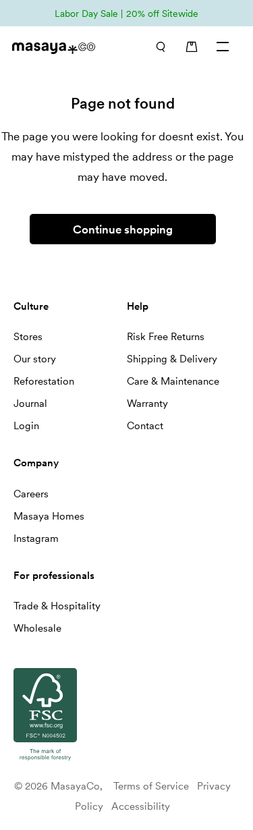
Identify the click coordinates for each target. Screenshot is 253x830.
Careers (31, 494)
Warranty (147, 403)
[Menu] (223, 46)
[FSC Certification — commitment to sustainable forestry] (45, 761)
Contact (145, 426)
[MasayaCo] (60, 48)
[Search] (160, 46)
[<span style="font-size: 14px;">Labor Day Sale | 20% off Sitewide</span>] (126, 13)
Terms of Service (151, 786)
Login (26, 426)
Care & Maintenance (173, 381)
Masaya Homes (48, 516)
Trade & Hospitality (57, 606)
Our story (34, 359)
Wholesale (37, 628)
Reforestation (43, 381)
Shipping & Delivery (172, 359)
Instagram (36, 538)
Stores (28, 337)
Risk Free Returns (165, 337)
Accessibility (140, 806)
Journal (30, 403)
